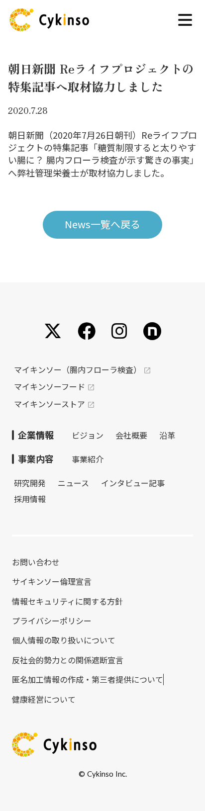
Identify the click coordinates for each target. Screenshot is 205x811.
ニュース (73, 483)
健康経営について (44, 699)
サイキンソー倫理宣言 (52, 581)
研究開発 (30, 483)
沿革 (167, 435)
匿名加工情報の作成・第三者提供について (87, 679)
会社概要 (131, 435)
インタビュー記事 (133, 483)
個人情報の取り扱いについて (63, 639)
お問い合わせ (36, 561)
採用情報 (30, 499)
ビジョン (87, 435)
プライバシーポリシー (52, 620)
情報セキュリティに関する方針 (67, 601)
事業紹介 (87, 459)
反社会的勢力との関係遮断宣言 (67, 659)
